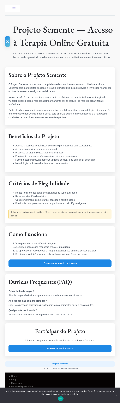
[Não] (116, 395)
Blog (13, 379)
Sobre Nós (16, 383)
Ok (60, 398)
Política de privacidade (22, 386)
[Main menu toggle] (14, 8)
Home (14, 376)
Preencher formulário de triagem (60, 263)
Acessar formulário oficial (60, 348)
